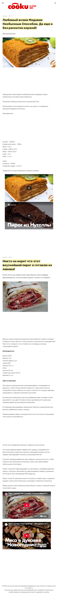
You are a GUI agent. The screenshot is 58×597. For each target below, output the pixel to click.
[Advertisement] (29, 80)
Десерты (5, 16)
